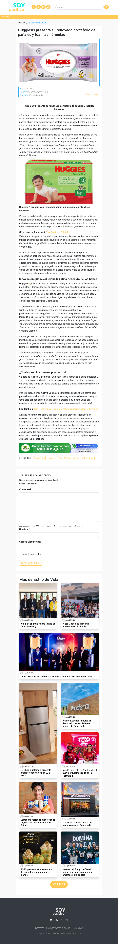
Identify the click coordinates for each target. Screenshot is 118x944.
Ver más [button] (59, 884)
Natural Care (87, 458)
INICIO (21, 22)
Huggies (52, 458)
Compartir (93, 94)
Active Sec (39, 458)
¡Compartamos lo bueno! (58, 928)
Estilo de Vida (37, 22)
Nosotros (39, 928)
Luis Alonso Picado (69, 458)
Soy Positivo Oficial (57, 232)
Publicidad (78, 928)
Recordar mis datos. (31, 554)
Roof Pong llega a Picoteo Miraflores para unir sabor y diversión (65, 409)
